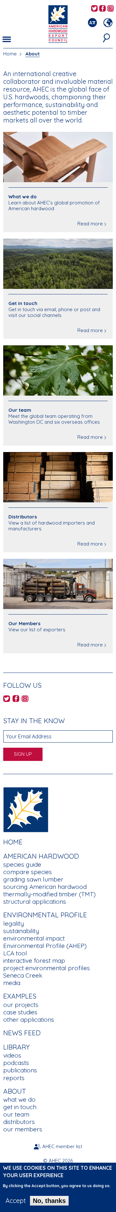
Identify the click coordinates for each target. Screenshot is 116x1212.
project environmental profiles (46, 968)
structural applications (34, 901)
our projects (20, 1005)
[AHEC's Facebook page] (102, 9)
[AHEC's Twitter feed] (94, 9)
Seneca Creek (22, 975)
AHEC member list (62, 1146)
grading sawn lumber (33, 879)
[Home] (25, 809)
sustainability (21, 931)
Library (16, 1047)
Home (10, 54)
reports (13, 1078)
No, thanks (49, 1200)
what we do (19, 1099)
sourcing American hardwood (45, 887)
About (32, 54)
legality (13, 923)
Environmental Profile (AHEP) (45, 946)
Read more (90, 224)
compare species (27, 872)
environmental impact (34, 938)
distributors (19, 1122)
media (11, 983)
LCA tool (15, 953)
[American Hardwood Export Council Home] (57, 23)
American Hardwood (41, 856)
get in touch (19, 1107)
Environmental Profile (45, 915)
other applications (28, 1019)
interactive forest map (34, 960)
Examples (19, 996)
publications (20, 1070)
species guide (22, 864)
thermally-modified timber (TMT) (49, 894)
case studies (20, 1012)
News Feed (22, 1033)
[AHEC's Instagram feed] (110, 9)
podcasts (16, 1063)
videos (12, 1055)
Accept (15, 1200)
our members (22, 1129)
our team (16, 1114)
